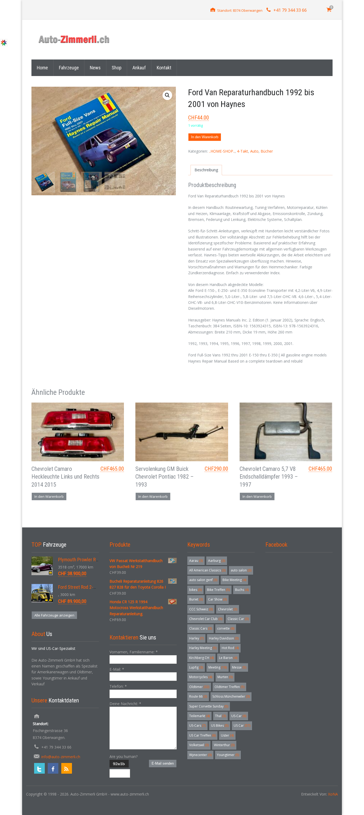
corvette (225, 628)
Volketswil (199, 745)
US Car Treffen (202, 735)
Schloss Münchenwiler (231, 696)
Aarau (196, 560)
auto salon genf (203, 580)
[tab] (206, 170)
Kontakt (164, 67)
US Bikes (219, 725)
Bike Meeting (234, 580)
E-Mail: (117, 669)
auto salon (241, 570)
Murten (225, 677)
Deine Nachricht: (125, 703)
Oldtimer (199, 687)
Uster (227, 735)
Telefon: (118, 686)
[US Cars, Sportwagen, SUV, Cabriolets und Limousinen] (74, 39)
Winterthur (224, 745)
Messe (239, 667)
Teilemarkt (199, 716)
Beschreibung (206, 169)
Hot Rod (230, 648)
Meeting (217, 667)
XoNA (333, 794)
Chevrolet (227, 609)
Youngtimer (228, 755)
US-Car (238, 716)
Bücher (267, 151)
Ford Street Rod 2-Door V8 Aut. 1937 (93, 587)
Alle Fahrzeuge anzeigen (54, 615)
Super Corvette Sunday (208, 706)
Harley (196, 638)
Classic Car (238, 619)
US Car (242, 725)
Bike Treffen (218, 589)
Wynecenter (200, 755)
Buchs (242, 589)
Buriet (196, 599)
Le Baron (228, 657)
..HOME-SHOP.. (222, 151)
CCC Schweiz (201, 609)
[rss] (66, 768)
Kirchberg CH (201, 657)
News (95, 67)
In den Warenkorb (204, 137)
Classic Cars (200, 628)
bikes (195, 589)
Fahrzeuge (69, 67)
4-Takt (242, 151)
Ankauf (139, 67)
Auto (254, 151)
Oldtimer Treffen (229, 687)
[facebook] (53, 768)
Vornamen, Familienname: (134, 651)
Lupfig (196, 667)
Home (42, 67)
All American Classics (207, 570)
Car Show (217, 599)
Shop (117, 67)
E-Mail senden (163, 763)
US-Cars (197, 725)
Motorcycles (200, 677)
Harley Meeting (202, 648)
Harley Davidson (223, 638)
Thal (220, 716)
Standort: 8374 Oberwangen (239, 10)
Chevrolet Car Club (205, 619)
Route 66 (198, 696)
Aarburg (216, 560)
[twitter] (39, 768)
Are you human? (123, 756)
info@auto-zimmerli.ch (60, 756)
